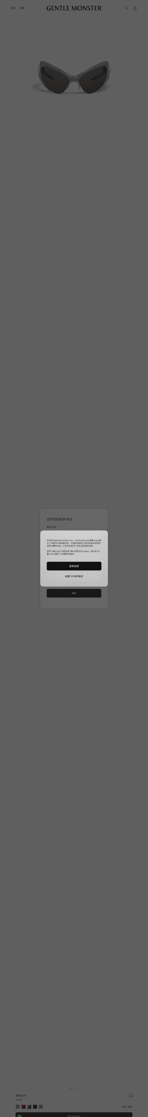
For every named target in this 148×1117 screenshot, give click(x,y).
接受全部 (74, 566)
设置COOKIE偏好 (74, 576)
